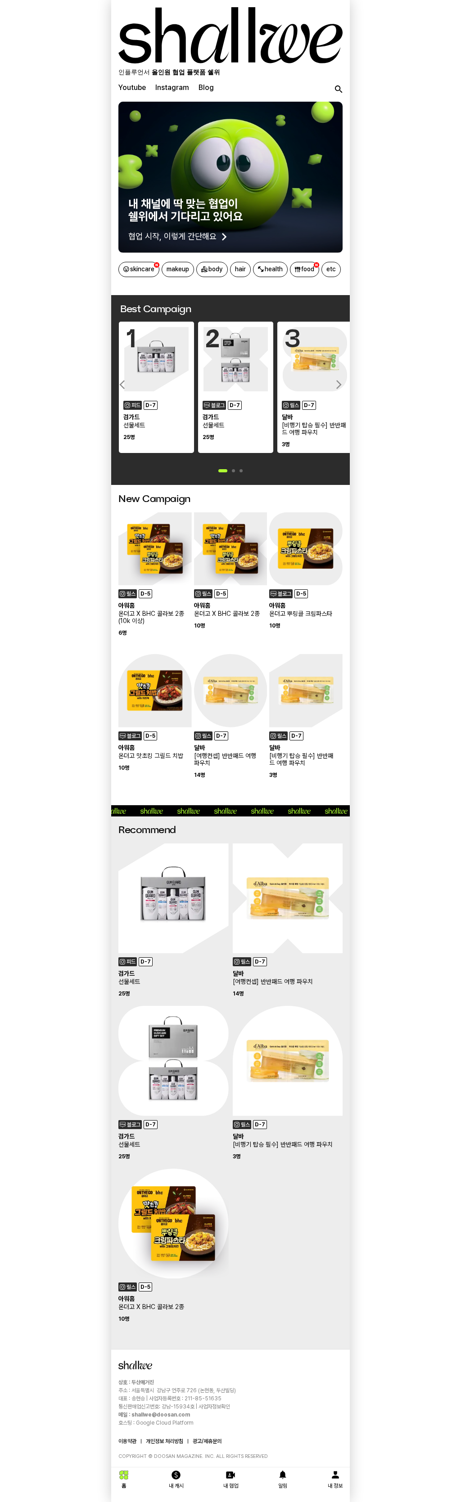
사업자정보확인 (214, 1406)
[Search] (337, 89)
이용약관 (127, 1441)
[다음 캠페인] (339, 384)
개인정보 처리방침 (164, 1441)
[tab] (132, 89)
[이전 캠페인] (122, 384)
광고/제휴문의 (207, 1441)
